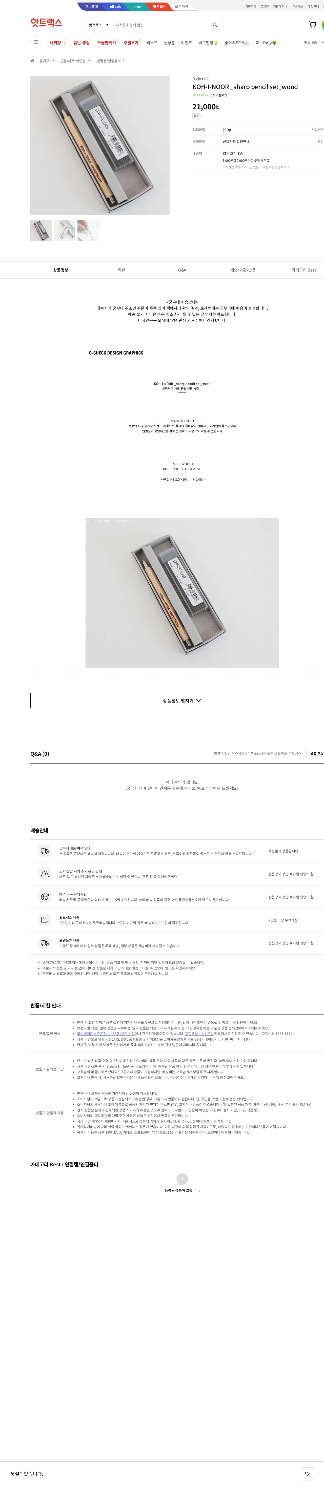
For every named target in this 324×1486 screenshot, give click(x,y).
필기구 (44, 60)
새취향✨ (58, 42)
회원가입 (250, 6)
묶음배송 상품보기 (274, 167)
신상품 (169, 42)
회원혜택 (278, 6)
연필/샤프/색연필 (73, 60)
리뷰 (121, 270)
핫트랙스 (95, 24)
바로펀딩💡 (208, 42)
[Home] (32, 61)
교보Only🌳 (266, 42)
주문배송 (297, 6)
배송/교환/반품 (243, 270)
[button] (209, 95)
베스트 (152, 42)
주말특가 (131, 42)
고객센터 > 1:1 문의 (199, 1033)
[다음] (171, 147)
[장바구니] (312, 24)
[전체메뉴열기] (36, 42)
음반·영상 (81, 42)
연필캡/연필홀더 (109, 60)
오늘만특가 (106, 42)
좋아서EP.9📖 (237, 42)
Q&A (182, 270)
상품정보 (60, 270)
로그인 (264, 6)
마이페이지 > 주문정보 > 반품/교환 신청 (106, 1033)
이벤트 (186, 42)
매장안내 (313, 6)
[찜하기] (307, 1473)
